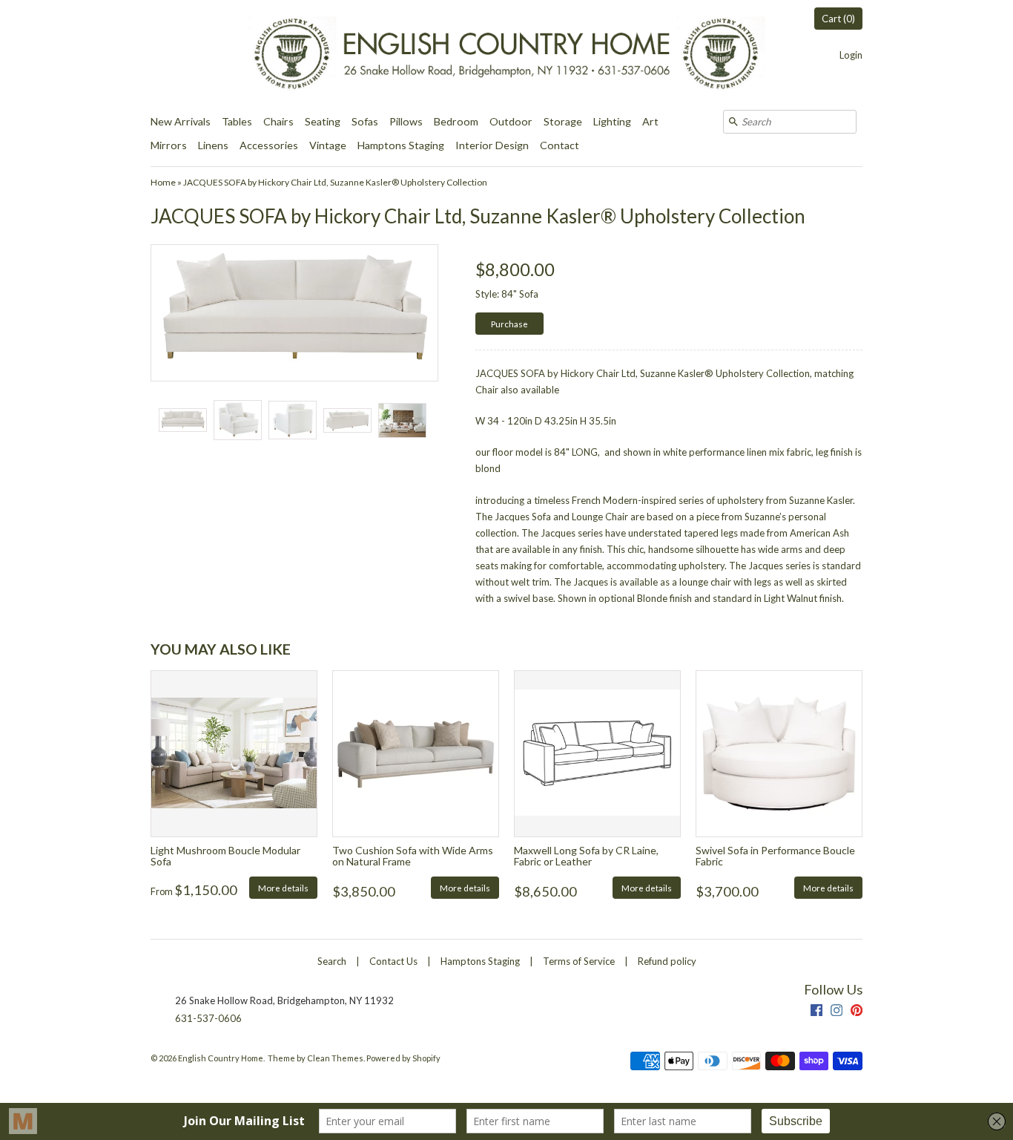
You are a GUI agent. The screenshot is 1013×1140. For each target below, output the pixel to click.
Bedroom (456, 121)
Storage (563, 121)
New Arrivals (181, 121)
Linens (213, 145)
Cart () (838, 18)
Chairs (278, 121)
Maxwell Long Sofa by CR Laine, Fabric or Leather (586, 856)
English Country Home (220, 1058)
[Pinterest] (856, 1012)
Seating (322, 121)
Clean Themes (335, 1058)
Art (650, 121)
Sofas (365, 121)
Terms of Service (579, 961)
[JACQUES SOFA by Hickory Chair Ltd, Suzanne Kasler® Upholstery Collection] (182, 420)
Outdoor (510, 121)
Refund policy (667, 961)
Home (163, 182)
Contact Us (393, 961)
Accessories (269, 145)
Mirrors (169, 145)
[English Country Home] (506, 55)
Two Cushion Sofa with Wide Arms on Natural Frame (412, 856)
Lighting (612, 121)
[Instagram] (836, 1012)
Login (850, 55)
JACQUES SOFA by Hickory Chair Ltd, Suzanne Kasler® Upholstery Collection (335, 182)
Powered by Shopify (403, 1058)
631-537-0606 (208, 1018)
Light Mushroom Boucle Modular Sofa (225, 856)
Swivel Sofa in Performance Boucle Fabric (775, 856)
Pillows (406, 121)
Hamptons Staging (400, 145)
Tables (237, 121)
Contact (559, 145)
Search (331, 961)
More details (283, 887)
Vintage (327, 145)
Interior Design (492, 145)
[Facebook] (816, 1012)
